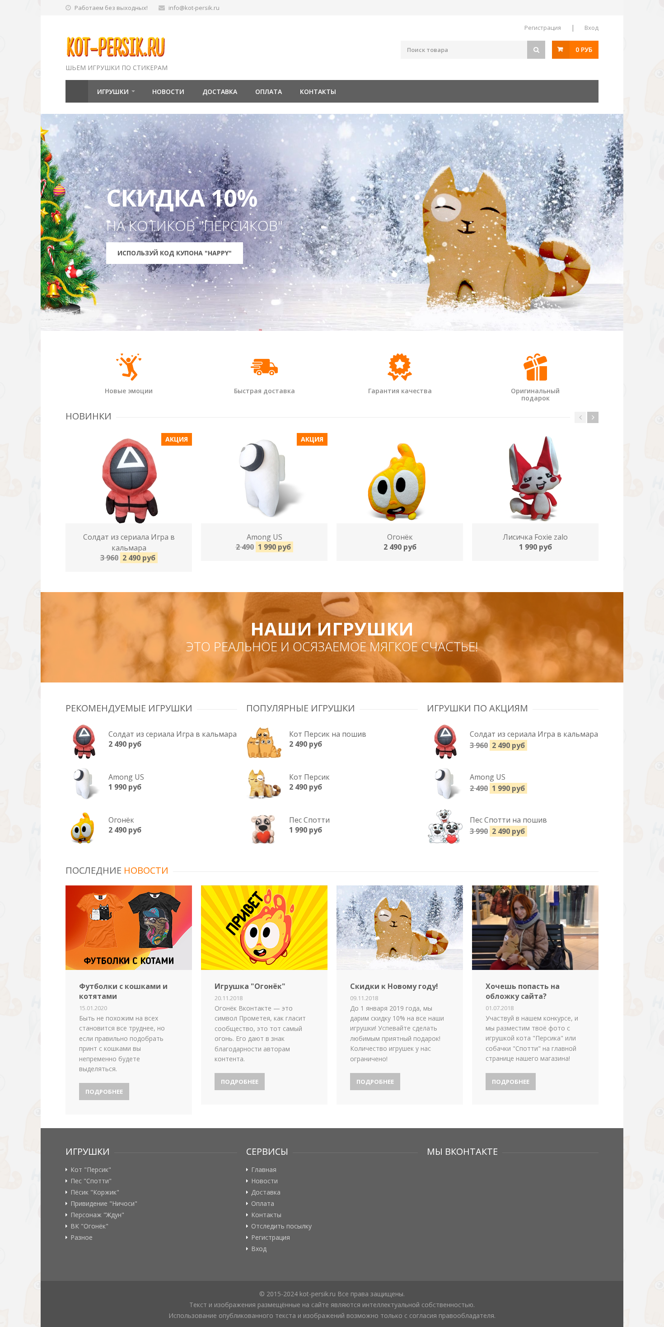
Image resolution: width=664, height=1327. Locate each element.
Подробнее (104, 1091)
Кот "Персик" (90, 1170)
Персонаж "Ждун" (97, 1215)
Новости (168, 91)
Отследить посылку (281, 1226)
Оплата (268, 91)
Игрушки (113, 91)
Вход (592, 28)
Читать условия (398, 230)
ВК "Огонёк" (89, 1226)
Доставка (219, 91)
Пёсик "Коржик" (94, 1192)
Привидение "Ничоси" (103, 1204)
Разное (81, 1237)
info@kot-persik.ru (194, 8)
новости (146, 870)
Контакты (318, 91)
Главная (76, 91)
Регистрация (542, 28)
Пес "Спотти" (91, 1181)
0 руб (583, 49)
